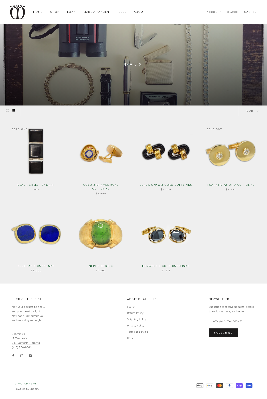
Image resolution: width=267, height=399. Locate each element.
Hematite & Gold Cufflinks (166, 265)
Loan (71, 11)
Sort (251, 110)
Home (38, 11)
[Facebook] (13, 355)
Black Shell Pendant (36, 184)
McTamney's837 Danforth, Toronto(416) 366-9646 (26, 343)
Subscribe (223, 332)
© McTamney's (26, 383)
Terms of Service (137, 331)
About (139, 11)
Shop (54, 11)
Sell (122, 11)
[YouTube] (30, 355)
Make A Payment (97, 11)
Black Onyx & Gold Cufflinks (166, 184)
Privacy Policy (135, 325)
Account (214, 12)
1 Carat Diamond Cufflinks (231, 184)
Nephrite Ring (101, 265)
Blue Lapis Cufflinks (36, 265)
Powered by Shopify (27, 388)
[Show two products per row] (7, 110)
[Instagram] (21, 355)
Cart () (251, 11)
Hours (131, 338)
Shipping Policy (136, 319)
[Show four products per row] (13, 110)
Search (232, 12)
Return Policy (135, 312)
